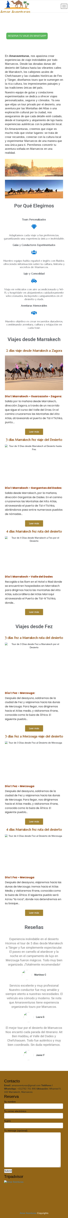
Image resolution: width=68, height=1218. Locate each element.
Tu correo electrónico (15, 1111)
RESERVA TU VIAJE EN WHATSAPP (27, 36)
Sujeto (7, 1121)
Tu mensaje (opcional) (15, 1130)
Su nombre (10, 1101)
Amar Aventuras (28, 1213)
